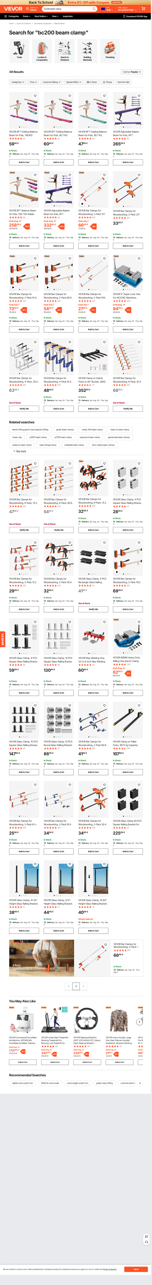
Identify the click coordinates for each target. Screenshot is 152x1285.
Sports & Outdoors (24, 23)
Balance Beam (59, 23)
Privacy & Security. (110, 1269)
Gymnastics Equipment (42, 23)
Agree (136, 1269)
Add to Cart (24, 162)
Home (11, 23)
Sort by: (126, 72)
